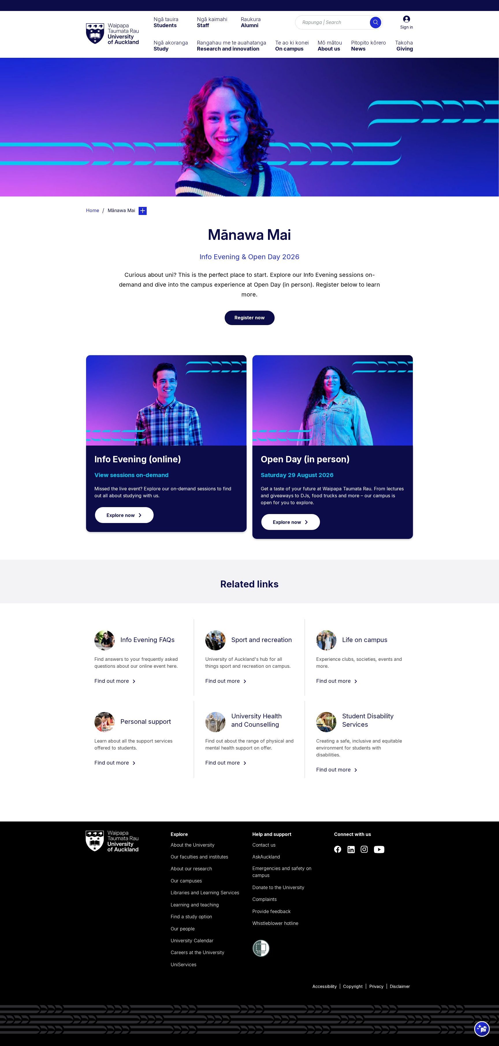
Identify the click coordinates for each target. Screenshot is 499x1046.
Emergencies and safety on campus (281, 871)
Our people (183, 929)
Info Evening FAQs (147, 639)
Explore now (121, 515)
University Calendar (192, 940)
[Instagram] (364, 849)
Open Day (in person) (305, 459)
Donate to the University (278, 887)
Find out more (112, 681)
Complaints (264, 899)
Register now (249, 317)
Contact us (263, 845)
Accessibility (324, 986)
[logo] (112, 34)
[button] (406, 22)
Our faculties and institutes (199, 857)
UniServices (183, 964)
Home (92, 210)
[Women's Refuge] (261, 955)
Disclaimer (400, 986)
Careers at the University (197, 952)
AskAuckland (266, 857)
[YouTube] (379, 849)
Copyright (353, 986)
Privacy (376, 986)
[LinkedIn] (351, 849)
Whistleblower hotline (275, 923)
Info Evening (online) (137, 459)
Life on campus (365, 639)
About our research (191, 868)
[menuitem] (166, 22)
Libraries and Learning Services (205, 892)
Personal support (145, 721)
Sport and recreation (261, 639)
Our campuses (186, 881)
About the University (193, 845)
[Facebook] (338, 849)
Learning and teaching (195, 905)
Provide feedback (271, 911)
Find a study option (191, 916)
